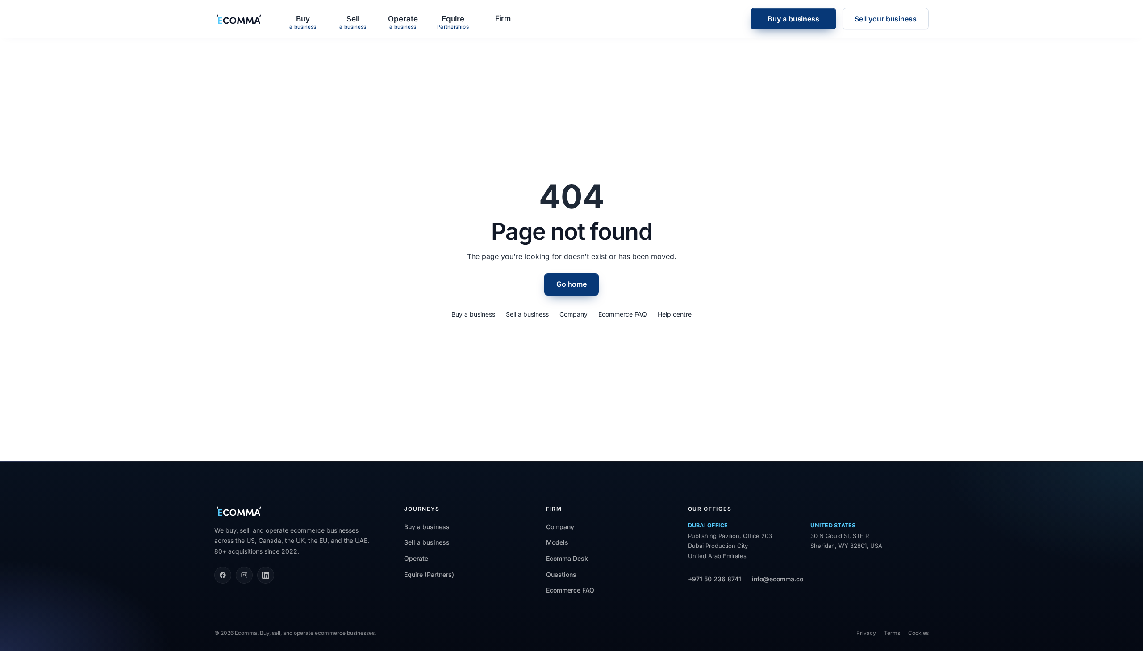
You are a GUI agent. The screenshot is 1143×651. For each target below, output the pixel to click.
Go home (571, 284)
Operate (416, 558)
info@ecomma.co (777, 579)
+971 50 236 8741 (714, 579)
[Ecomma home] (239, 19)
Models (557, 542)
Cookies (918, 633)
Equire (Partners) (429, 574)
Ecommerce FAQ (622, 314)
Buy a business (793, 18)
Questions (561, 574)
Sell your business (886, 18)
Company (573, 314)
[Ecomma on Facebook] (222, 575)
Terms (892, 633)
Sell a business (527, 314)
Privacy (866, 633)
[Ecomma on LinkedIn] (265, 575)
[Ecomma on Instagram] (244, 575)
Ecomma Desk (567, 558)
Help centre (675, 314)
